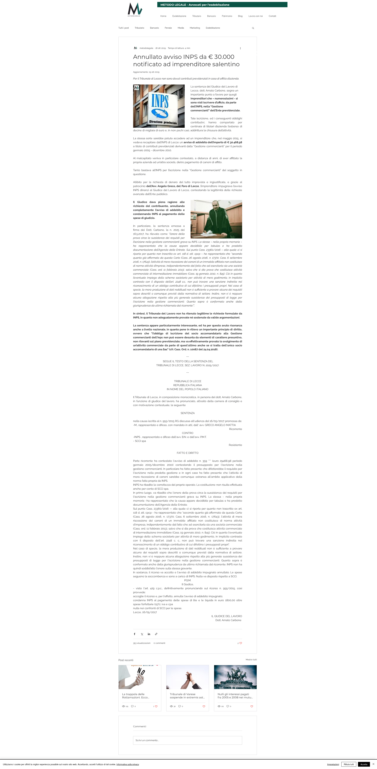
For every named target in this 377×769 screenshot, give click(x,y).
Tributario (139, 28)
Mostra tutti (251, 659)
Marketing (195, 28)
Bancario (154, 28)
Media (181, 28)
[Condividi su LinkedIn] (149, 634)
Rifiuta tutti (349, 764)
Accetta (364, 764)
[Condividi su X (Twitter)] (141, 634)
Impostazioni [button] (333, 764)
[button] (253, 28)
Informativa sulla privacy (127, 764)
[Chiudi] (373, 764)
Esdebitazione (213, 28)
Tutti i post (123, 28)
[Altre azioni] (240, 48)
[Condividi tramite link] (156, 634)
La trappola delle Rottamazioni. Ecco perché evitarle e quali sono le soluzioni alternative (137, 696)
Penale (168, 28)
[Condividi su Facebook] (134, 634)
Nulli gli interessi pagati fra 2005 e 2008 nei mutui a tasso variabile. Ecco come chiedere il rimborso (235, 696)
